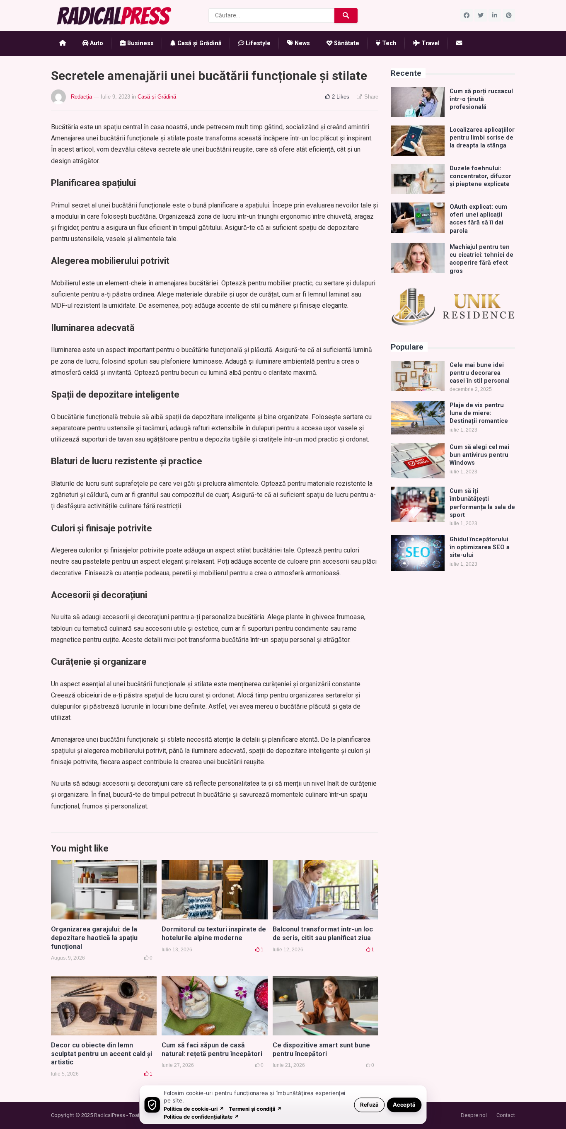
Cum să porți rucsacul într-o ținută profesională (481, 99)
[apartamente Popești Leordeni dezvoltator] (453, 324)
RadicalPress (109, 1115)
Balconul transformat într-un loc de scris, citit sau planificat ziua (323, 933)
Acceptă (404, 1104)
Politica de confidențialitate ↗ (201, 1116)
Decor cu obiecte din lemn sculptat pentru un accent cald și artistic (101, 1053)
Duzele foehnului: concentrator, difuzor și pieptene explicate (480, 176)
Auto (95, 43)
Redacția (81, 97)
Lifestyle (257, 43)
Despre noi (474, 1115)
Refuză (369, 1104)
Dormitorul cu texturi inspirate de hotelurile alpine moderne (214, 933)
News (301, 43)
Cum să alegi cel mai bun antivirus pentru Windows (479, 455)
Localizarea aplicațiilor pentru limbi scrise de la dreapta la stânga (482, 138)
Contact (505, 1115)
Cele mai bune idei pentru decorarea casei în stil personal (480, 373)
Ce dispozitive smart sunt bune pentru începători (321, 1049)
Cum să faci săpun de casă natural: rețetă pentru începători (212, 1049)
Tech (388, 43)
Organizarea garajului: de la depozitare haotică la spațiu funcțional (94, 937)
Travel (430, 43)
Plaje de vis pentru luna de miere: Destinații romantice (479, 413)
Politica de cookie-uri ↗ (194, 1108)
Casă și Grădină (199, 43)
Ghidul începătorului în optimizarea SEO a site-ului (480, 547)
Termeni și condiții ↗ (255, 1108)
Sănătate (345, 43)
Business (140, 43)
